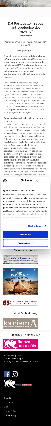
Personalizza (24, 243)
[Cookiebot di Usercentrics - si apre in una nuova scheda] (23, 181)
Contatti (7, 398)
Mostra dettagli (35, 226)
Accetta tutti (25, 234)
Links (6, 407)
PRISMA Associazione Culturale (25, 362)
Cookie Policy (10, 415)
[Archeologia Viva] (25, 3)
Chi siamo (8, 402)
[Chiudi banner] (42, 181)
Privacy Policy (10, 411)
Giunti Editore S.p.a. (14, 359)
